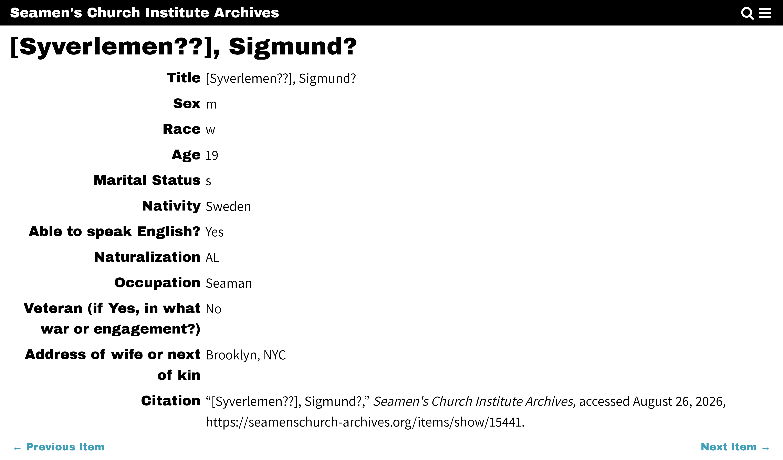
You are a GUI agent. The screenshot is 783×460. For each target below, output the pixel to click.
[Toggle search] (747, 13)
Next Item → (736, 447)
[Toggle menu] (764, 13)
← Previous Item (58, 447)
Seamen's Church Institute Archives (144, 12)
